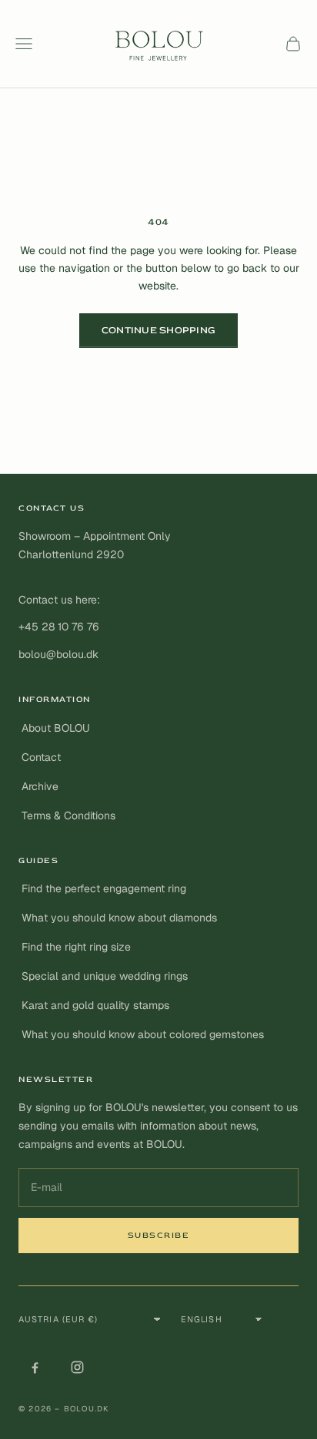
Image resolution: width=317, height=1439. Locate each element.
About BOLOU (56, 728)
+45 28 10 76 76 (58, 626)
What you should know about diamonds (119, 918)
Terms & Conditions (68, 815)
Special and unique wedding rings (105, 976)
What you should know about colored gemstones (143, 1034)
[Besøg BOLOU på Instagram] (77, 1367)
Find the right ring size (76, 947)
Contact (41, 757)
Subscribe (159, 1235)
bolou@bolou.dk (58, 654)
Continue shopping (158, 330)
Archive (40, 786)
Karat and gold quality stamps (95, 1005)
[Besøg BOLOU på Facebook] (34, 1367)
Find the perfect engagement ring (104, 888)
